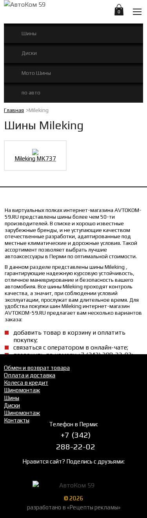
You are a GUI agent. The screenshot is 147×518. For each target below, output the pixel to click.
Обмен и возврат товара (37, 367)
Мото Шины (36, 73)
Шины (29, 33)
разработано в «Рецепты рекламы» (73, 507)
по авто (31, 92)
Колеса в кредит (26, 382)
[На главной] (45, 11)
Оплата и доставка (29, 375)
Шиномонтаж (22, 390)
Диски (29, 53)
